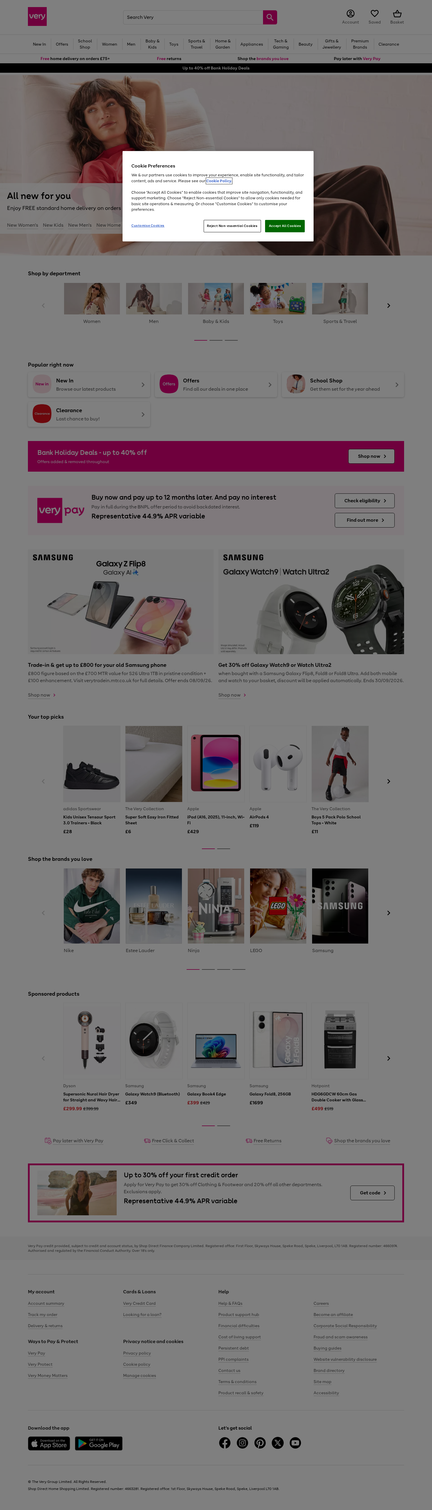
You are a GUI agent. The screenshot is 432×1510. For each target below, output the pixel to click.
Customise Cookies (148, 225)
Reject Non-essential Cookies (232, 225)
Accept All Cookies (285, 225)
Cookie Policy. (219, 181)
